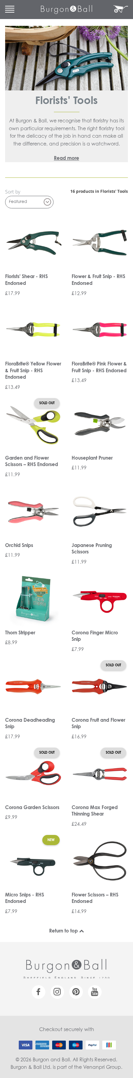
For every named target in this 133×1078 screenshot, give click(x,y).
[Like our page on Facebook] (38, 992)
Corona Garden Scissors (32, 807)
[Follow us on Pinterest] (76, 992)
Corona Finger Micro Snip (95, 636)
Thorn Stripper (20, 633)
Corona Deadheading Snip (30, 724)
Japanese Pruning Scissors (92, 549)
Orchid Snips (19, 545)
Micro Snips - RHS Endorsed (24, 898)
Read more (66, 158)
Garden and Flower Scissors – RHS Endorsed (31, 461)
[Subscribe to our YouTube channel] (95, 992)
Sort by (12, 191)
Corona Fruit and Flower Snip (98, 724)
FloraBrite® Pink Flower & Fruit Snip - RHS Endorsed (99, 367)
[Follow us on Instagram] (57, 992)
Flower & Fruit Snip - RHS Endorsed (98, 280)
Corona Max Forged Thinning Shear (95, 811)
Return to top (64, 931)
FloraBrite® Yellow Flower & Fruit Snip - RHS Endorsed (33, 371)
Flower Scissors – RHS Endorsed (95, 898)
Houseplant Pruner (92, 458)
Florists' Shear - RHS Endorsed (26, 280)
